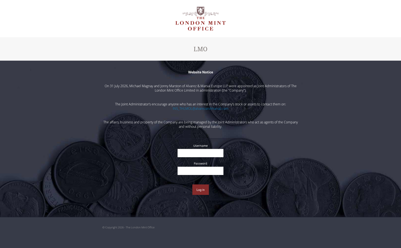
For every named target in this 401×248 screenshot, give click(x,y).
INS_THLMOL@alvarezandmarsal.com (200, 108)
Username (200, 146)
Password (200, 163)
